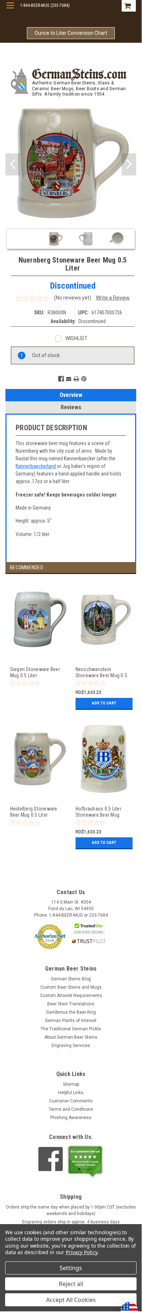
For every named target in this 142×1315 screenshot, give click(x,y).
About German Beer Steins (70, 1037)
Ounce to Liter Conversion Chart (71, 33)
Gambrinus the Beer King (71, 1012)
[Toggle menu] (10, 10)
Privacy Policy (81, 1252)
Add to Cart (104, 703)
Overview (71, 394)
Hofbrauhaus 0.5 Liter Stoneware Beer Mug (98, 812)
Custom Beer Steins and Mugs (71, 987)
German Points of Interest (71, 1020)
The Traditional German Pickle (71, 1028)
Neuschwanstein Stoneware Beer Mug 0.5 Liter (101, 672)
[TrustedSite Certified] (89, 928)
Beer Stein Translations (70, 1003)
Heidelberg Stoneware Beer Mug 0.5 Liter (33, 812)
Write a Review (113, 298)
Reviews (71, 407)
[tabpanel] (38, 649)
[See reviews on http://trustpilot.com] (85, 1161)
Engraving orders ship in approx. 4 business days (71, 1221)
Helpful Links (71, 1092)
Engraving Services (71, 1045)
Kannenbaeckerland (36, 466)
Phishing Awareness (71, 1117)
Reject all (71, 1284)
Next (129, 165)
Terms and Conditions (71, 1109)
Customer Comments (71, 1100)
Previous (12, 165)
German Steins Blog (71, 978)
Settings (71, 1268)
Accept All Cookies (71, 1300)
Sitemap (71, 1084)
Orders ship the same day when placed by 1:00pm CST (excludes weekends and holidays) (71, 1210)
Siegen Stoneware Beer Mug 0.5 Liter (35, 672)
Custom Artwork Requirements (71, 995)
